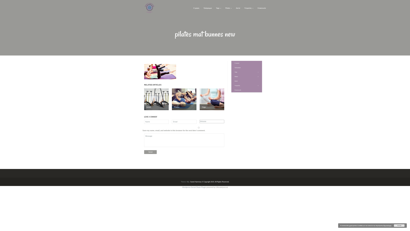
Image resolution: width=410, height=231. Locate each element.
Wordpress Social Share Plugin (194, 187)
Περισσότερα (387, 225)
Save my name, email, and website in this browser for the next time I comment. (174, 130)
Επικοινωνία (262, 8)
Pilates (227, 8)
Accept (399, 225)
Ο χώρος (196, 8)
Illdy (188, 182)
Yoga (217, 8)
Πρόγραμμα (208, 8)
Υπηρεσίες (248, 8)
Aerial (238, 8)
